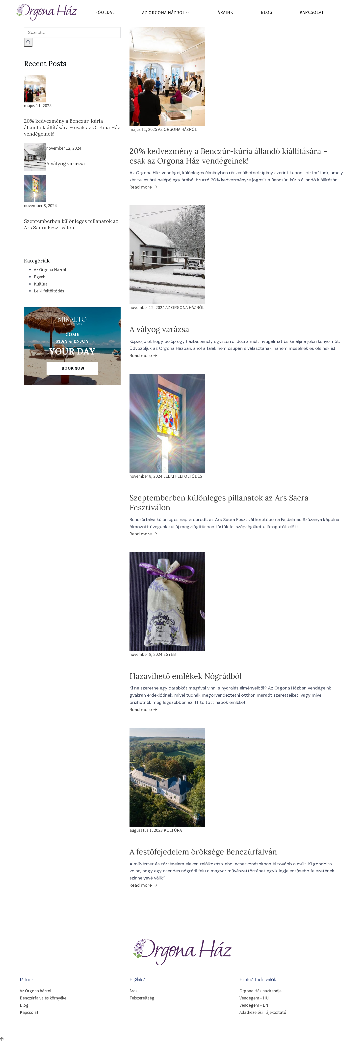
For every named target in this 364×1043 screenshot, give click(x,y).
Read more (141, 187)
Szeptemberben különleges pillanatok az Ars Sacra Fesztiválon (71, 224)
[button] (72, 368)
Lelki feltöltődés (49, 291)
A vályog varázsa (65, 163)
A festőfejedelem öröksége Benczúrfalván (203, 851)
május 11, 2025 (38, 106)
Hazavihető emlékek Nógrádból (186, 676)
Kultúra (41, 284)
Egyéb (39, 277)
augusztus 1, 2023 (146, 830)
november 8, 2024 (40, 206)
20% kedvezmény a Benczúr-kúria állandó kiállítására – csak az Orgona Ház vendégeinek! (72, 127)
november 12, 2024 (63, 148)
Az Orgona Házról (50, 270)
